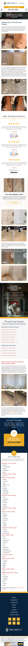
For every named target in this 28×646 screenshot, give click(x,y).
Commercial (14, 602)
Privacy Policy (11, 639)
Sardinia (4, 504)
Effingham (5, 515)
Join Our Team (14, 615)
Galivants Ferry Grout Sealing (9, 334)
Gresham (5, 561)
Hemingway (5, 578)
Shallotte (4, 468)
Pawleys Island (6, 533)
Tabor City (5, 475)
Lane (4, 581)
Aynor (4, 536)
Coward (4, 513)
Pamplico (5, 524)
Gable (4, 570)
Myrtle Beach (6, 549)
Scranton (5, 525)
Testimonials (14, 612)
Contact (14, 610)
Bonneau (5, 479)
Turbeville (5, 506)
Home (14, 597)
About (14, 607)
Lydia (4, 509)
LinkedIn (14, 623)
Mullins (4, 565)
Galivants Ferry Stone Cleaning (9, 348)
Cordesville (5, 481)
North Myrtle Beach (7, 551)
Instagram (9, 619)
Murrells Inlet (5, 547)
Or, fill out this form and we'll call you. (14, 444)
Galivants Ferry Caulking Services (10, 342)
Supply (4, 472)
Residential (14, 600)
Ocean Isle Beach (6, 466)
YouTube (9, 623)
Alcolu (4, 497)
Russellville (5, 490)
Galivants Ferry (6, 540)
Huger (4, 483)
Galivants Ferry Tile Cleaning (9, 337)
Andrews (5, 529)
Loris (4, 545)
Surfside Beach (6, 552)
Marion (4, 563)
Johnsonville (5, 518)
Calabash (5, 465)
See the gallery (14, 202)
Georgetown (5, 531)
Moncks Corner (6, 484)
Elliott (4, 556)
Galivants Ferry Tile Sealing (8, 339)
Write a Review (1, 9)
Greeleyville (5, 576)
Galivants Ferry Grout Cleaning (9, 332)
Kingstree (5, 579)
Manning (5, 500)
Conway (4, 538)
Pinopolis (5, 488)
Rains (4, 567)
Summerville (5, 493)
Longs (4, 543)
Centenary (5, 560)
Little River (5, 542)
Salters (4, 585)
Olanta (4, 522)
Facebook (14, 619)
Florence (4, 517)
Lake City (5, 520)
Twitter (18, 619)
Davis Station (5, 499)
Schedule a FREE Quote (14, 7)
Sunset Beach (6, 470)
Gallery (14, 605)
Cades (4, 574)
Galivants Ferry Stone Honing (9, 353)
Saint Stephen (6, 491)
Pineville (4, 486)
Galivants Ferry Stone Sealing (9, 350)
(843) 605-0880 (13, 10)
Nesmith (4, 583)
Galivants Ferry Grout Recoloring (10, 329)
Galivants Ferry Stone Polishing (9, 355)
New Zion (5, 502)
